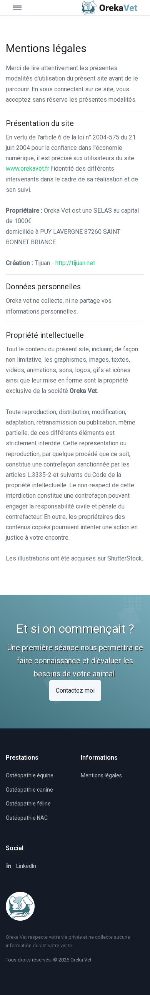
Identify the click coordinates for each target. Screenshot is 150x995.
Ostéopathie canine (29, 790)
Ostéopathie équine (29, 775)
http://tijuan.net (75, 263)
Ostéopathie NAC (27, 818)
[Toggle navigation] (23, 7)
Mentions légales (101, 775)
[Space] (109, 7)
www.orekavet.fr (27, 168)
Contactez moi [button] (75, 690)
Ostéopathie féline (28, 803)
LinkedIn (25, 866)
